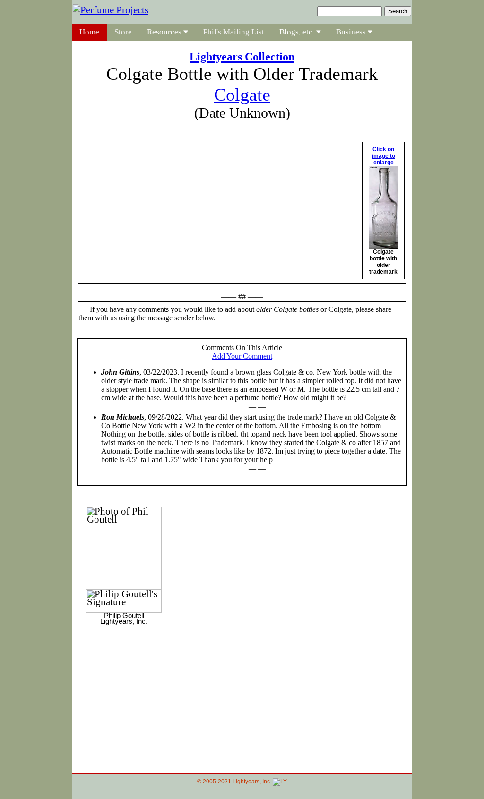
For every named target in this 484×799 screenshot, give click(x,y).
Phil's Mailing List (233, 31)
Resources (165, 31)
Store (123, 31)
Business (352, 31)
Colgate (242, 94)
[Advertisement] (242, 692)
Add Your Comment (242, 356)
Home (89, 31)
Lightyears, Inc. (253, 781)
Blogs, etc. (297, 31)
